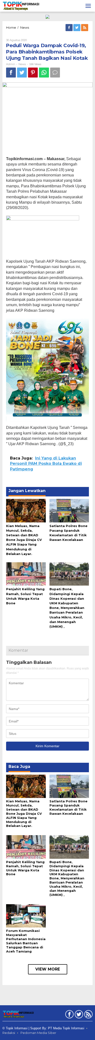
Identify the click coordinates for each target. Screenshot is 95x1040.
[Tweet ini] (22, 73)
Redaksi (8, 1033)
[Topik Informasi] (21, 5)
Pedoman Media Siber (38, 1033)
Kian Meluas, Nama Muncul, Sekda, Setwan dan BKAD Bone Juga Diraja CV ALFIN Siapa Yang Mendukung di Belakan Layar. (24, 540)
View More (47, 969)
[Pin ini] (33, 73)
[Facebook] (69, 28)
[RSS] (85, 28)
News (22, 64)
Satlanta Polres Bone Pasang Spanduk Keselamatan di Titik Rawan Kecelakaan (68, 807)
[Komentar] (55, 73)
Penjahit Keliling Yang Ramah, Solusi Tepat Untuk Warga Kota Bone (25, 868)
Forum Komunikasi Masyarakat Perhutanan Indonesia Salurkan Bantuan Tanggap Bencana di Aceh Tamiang (26, 941)
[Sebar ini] (11, 73)
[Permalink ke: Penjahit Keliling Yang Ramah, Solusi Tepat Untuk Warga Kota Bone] (26, 574)
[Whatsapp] (44, 73)
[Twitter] (77, 28)
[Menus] (88, 6)
